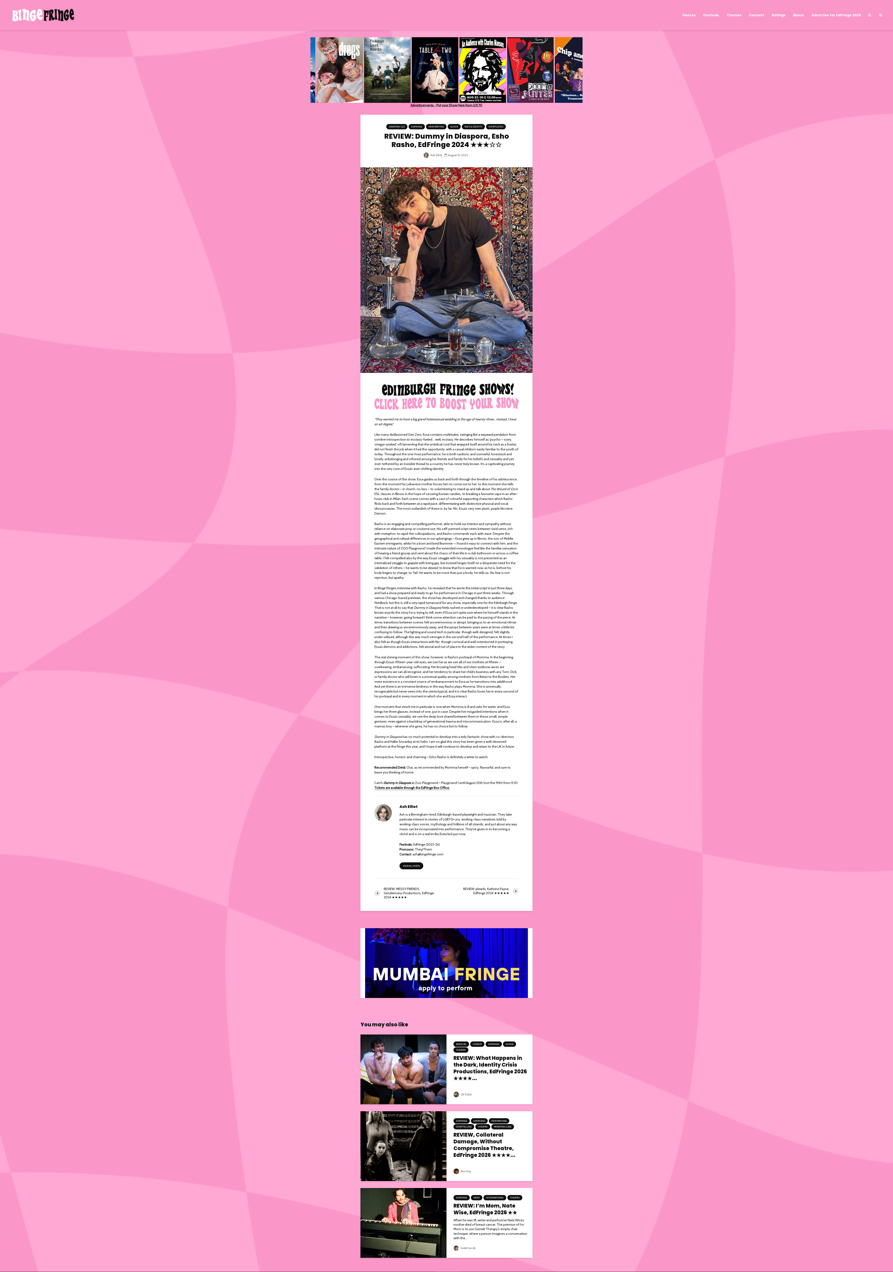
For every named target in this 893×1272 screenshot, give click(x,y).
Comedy (477, 1044)
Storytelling (464, 1126)
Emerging (479, 1120)
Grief (476, 1197)
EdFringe (416, 126)
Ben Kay (465, 1171)
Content (756, 15)
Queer (454, 126)
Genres (689, 15)
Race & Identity (473, 126)
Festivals (711, 15)
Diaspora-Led (397, 126)
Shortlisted (496, 126)
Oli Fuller (466, 1094)
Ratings (778, 15)
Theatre (461, 1049)
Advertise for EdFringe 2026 (836, 15)
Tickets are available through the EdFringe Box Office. (412, 788)
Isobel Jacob (467, 1248)
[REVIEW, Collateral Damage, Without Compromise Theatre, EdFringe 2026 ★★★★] (403, 1146)
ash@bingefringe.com (428, 854)
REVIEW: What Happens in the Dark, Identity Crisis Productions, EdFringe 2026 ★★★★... (490, 1068)
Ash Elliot (436, 155)
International (495, 1197)
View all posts (411, 865)
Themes (734, 15)
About (798, 15)
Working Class (502, 1126)
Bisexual (461, 1044)
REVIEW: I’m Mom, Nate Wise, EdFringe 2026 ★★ (485, 1209)
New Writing (436, 126)
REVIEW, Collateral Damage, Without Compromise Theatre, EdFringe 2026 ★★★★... (484, 1145)
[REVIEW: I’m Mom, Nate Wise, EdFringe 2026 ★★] (403, 1223)
